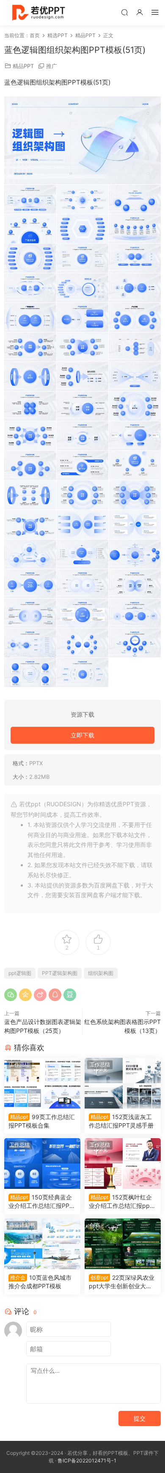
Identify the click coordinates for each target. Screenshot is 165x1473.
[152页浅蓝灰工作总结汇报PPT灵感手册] (123, 1083)
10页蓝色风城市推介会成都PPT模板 (40, 1282)
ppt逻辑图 (19, 973)
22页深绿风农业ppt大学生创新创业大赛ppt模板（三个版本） (122, 1282)
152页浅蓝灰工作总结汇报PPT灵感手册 (121, 1121)
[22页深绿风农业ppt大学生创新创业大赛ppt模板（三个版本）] (123, 1243)
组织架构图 (100, 973)
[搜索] (124, 12)
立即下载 (82, 735)
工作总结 (19, 1064)
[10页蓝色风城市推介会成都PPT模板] (42, 1243)
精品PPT (23, 66)
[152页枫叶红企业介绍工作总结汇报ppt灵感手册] (123, 1163)
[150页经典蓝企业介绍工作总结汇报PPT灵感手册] (42, 1163)
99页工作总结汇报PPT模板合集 (41, 1121)
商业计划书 (22, 1225)
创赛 (95, 1225)
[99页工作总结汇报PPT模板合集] (42, 1083)
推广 (51, 66)
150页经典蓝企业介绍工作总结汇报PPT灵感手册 (40, 1202)
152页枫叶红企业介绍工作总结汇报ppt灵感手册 (120, 1202)
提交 (140, 1418)
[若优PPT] (37, 12)
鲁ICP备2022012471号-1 (87, 1460)
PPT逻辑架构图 (59, 973)
